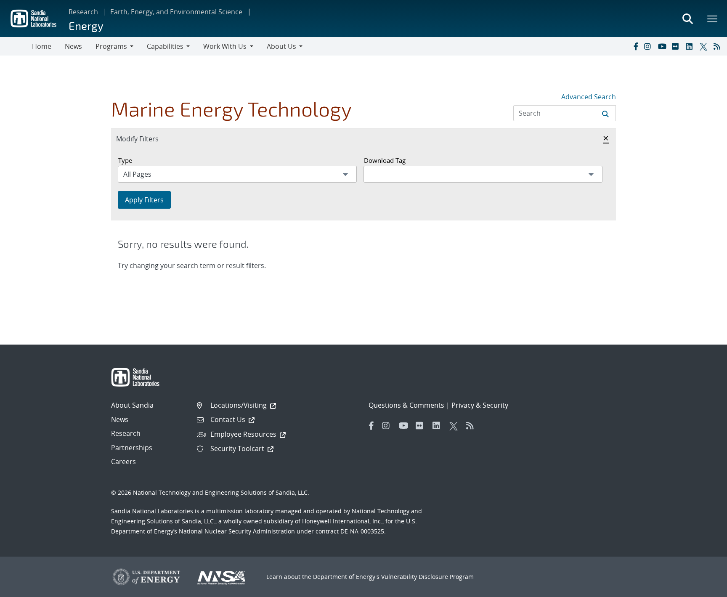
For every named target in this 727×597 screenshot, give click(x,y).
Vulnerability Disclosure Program (427, 577)
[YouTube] (663, 46)
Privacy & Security (479, 405)
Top (702, 587)
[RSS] (719, 46)
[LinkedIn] (691, 46)
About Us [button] (281, 46)
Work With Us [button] (225, 46)
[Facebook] (635, 46)
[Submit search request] (605, 113)
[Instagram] (649, 46)
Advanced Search (588, 96)
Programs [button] (111, 46)
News (73, 46)
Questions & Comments (406, 405)
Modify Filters (146, 138)
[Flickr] (677, 46)
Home (41, 46)
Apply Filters (144, 199)
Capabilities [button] (165, 46)
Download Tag (385, 160)
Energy (86, 25)
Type (125, 160)
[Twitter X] (705, 46)
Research (83, 11)
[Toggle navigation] (16, 46)
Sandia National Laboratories (152, 511)
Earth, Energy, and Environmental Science (176, 11)
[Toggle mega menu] (712, 18)
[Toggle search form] (687, 18)
